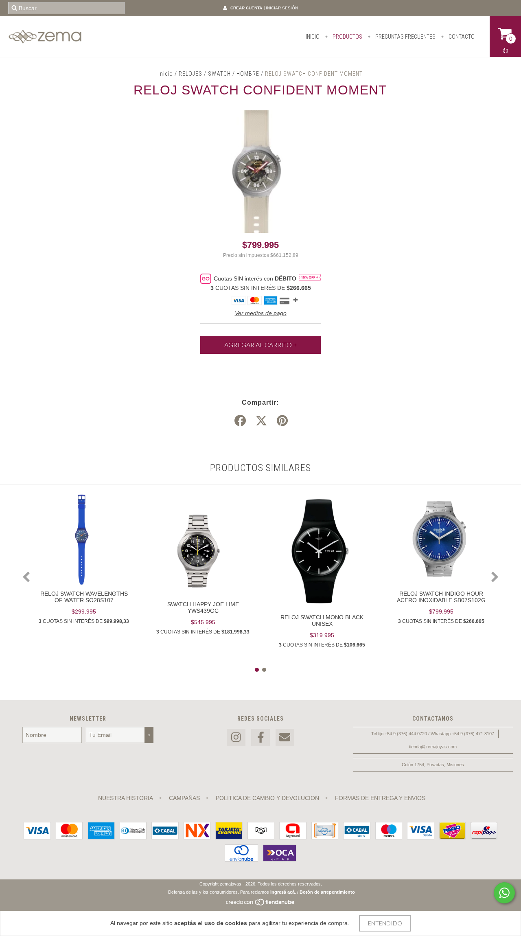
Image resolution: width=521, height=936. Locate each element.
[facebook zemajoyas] (260, 737)
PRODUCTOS (346, 36)
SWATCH (219, 73)
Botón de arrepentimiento (327, 892)
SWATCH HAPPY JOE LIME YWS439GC (203, 607)
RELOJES (190, 73)
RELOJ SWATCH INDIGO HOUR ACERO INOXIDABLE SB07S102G (441, 596)
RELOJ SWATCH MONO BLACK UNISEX (321, 620)
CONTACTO (461, 36)
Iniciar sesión (282, 8)
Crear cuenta (246, 8)
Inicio (165, 73)
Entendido (385, 923)
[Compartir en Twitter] (261, 421)
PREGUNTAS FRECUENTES (405, 36)
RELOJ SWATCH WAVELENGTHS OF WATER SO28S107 (84, 596)
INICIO (313, 36)
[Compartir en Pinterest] (282, 421)
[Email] (285, 737)
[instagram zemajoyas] (236, 737)
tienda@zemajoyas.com (433, 746)
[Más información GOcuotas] (310, 278)
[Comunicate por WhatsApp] (504, 892)
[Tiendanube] (260, 904)
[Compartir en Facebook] (240, 421)
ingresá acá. (283, 892)
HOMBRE (247, 73)
